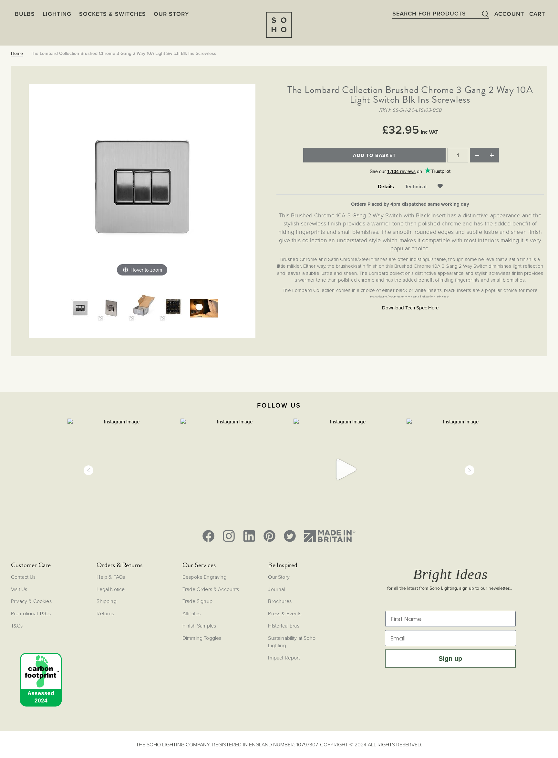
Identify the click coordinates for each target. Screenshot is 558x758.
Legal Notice (111, 589)
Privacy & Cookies (31, 601)
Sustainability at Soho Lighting (291, 641)
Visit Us (19, 589)
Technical (416, 186)
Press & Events (284, 613)
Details (386, 186)
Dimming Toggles (201, 637)
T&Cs (17, 625)
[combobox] (440, 13)
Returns (105, 613)
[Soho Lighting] (279, 25)
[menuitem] (171, 14)
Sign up (450, 658)
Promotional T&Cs (31, 613)
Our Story (278, 576)
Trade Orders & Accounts (210, 589)
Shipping (106, 601)
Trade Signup (197, 601)
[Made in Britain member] (329, 536)
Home (17, 53)
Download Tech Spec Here (410, 307)
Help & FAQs (111, 576)
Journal (276, 589)
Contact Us (23, 576)
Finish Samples (199, 625)
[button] (88, 470)
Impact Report (284, 657)
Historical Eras (283, 625)
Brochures (279, 601)
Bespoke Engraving (204, 576)
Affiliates (191, 613)
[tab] (385, 187)
